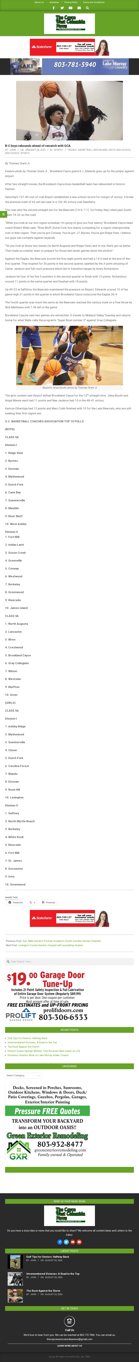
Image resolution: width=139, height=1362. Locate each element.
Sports (58, 150)
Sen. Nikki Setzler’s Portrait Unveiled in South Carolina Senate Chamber (62, 941)
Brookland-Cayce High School (112, 150)
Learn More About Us (69, 1345)
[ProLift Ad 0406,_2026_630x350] (47, 973)
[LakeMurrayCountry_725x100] (69, 59)
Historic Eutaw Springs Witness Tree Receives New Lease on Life (44, 1051)
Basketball (85, 150)
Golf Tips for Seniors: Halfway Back (27, 1038)
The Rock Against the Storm (23, 1046)
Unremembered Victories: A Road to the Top (32, 1042)
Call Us (69, 1330)
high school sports (17, 153)
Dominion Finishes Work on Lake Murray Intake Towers (38, 1055)
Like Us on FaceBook (69, 1169)
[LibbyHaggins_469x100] (69, 40)
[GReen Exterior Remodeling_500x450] (47, 1086)
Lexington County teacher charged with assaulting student (50, 945)
